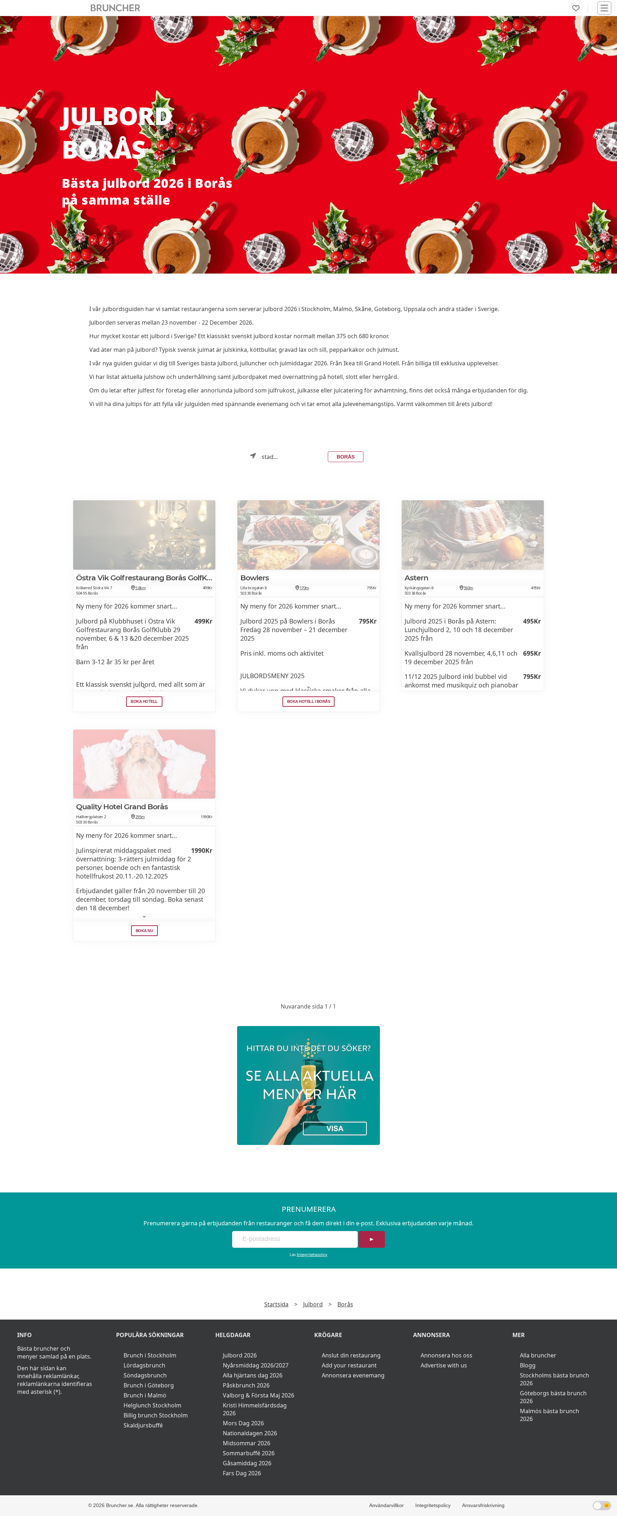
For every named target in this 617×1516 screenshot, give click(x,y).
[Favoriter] (576, 8)
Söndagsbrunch (145, 1375)
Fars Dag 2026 (242, 1473)
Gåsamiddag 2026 (247, 1463)
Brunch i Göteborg (149, 1385)
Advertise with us (444, 1365)
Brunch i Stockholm (150, 1355)
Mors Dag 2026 (243, 1423)
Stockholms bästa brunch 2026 (554, 1379)
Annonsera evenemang (353, 1375)
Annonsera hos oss (446, 1355)
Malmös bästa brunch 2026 (549, 1415)
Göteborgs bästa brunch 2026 (553, 1397)
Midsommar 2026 (246, 1443)
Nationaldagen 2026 (250, 1433)
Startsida (276, 1304)
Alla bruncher (538, 1355)
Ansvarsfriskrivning (483, 1505)
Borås (346, 457)
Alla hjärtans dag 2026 (252, 1375)
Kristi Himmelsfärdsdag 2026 (255, 1409)
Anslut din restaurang (351, 1355)
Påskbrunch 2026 (246, 1385)
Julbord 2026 (240, 1355)
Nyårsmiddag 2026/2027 (256, 1365)
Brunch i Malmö (145, 1395)
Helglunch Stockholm (152, 1405)
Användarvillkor (386, 1505)
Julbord (313, 1304)
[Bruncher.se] (308, 1085)
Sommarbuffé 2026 (249, 1453)
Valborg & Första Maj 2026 (258, 1395)
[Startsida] (115, 8)
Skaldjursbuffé (143, 1425)
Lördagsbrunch (144, 1365)
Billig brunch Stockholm (156, 1415)
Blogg (528, 1365)
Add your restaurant (349, 1365)
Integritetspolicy (312, 1254)
